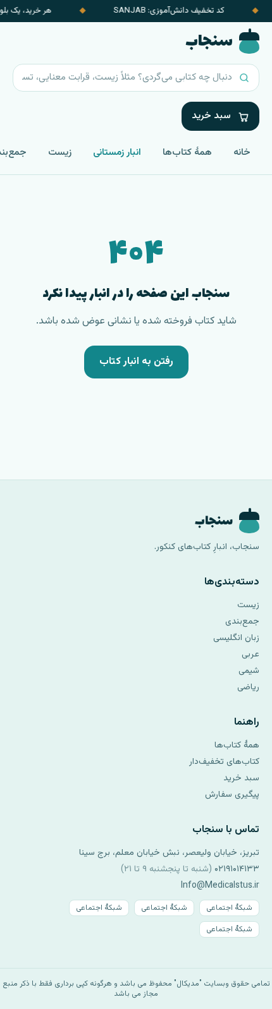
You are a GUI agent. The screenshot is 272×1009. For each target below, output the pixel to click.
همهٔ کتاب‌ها (187, 152)
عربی (250, 655)
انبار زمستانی (117, 152)
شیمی (248, 671)
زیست (59, 152)
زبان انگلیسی (236, 638)
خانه (241, 152)
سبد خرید (241, 778)
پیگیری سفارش (232, 795)
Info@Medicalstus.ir (220, 886)
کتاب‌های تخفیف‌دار (224, 762)
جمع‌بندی (242, 622)
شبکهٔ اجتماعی (229, 908)
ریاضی (248, 687)
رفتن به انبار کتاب (136, 362)
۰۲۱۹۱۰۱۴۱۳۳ (236, 869)
